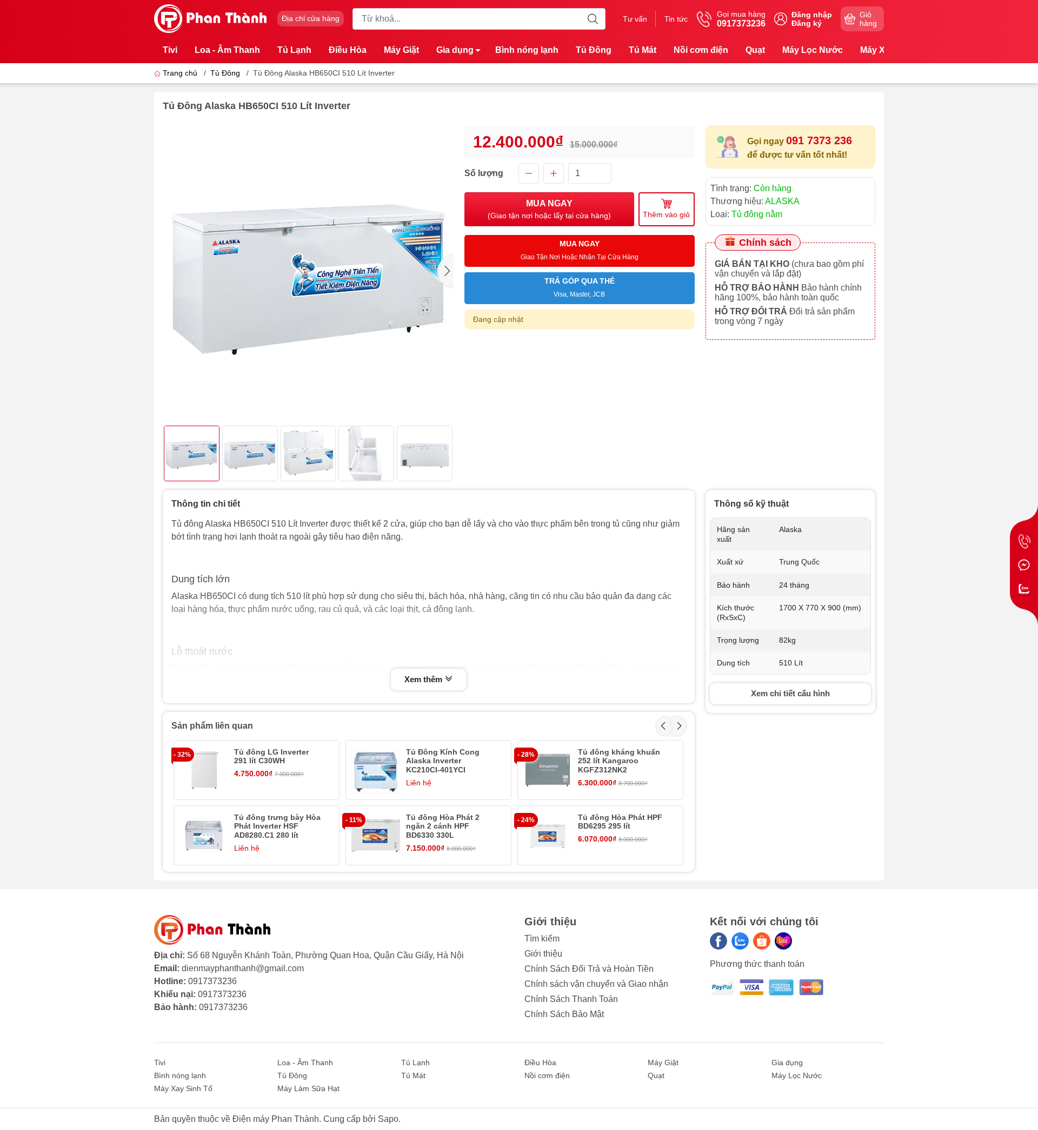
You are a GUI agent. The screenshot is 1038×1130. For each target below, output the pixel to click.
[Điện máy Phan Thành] (210, 18)
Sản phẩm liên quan (212, 725)
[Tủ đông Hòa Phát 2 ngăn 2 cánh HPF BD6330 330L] (375, 835)
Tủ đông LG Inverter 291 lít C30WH (271, 756)
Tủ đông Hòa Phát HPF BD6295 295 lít (620, 822)
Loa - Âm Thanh (227, 50)
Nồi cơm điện (701, 50)
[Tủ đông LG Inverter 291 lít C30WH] (203, 770)
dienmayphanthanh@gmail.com (243, 968)
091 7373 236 (819, 140)
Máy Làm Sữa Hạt (308, 1088)
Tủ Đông (593, 50)
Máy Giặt (401, 50)
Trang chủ (180, 73)
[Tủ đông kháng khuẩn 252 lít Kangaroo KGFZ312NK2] (547, 770)
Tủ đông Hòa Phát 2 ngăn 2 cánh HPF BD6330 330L (443, 826)
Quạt (755, 50)
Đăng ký (806, 23)
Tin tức (676, 19)
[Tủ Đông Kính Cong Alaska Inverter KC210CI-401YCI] (375, 770)
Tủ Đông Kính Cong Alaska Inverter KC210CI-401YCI (443, 761)
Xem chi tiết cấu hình (790, 693)
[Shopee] (761, 941)
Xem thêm (424, 679)
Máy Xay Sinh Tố (183, 1088)
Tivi (170, 50)
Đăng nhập (811, 14)
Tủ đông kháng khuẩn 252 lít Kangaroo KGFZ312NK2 (619, 761)
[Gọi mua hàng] (1024, 541)
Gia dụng (455, 50)
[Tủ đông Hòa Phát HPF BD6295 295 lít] (547, 835)
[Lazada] (783, 941)
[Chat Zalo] (1024, 588)
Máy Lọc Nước (812, 50)
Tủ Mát (642, 50)
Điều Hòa (348, 50)
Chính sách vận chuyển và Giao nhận (596, 983)
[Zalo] (740, 941)
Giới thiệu (543, 953)
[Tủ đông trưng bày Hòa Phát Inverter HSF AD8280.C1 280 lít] (203, 835)
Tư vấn (635, 19)
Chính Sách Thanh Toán (571, 999)
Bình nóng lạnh (526, 50)
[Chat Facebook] (1024, 565)
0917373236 (212, 981)
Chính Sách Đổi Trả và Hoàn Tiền (589, 968)
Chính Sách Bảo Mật (564, 1014)
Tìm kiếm (542, 938)
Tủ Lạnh (294, 50)
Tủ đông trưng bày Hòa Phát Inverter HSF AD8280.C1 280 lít (277, 826)
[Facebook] (718, 941)
